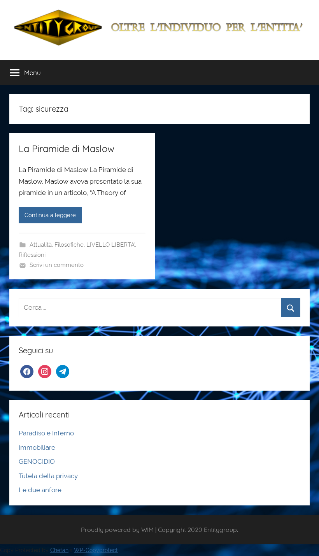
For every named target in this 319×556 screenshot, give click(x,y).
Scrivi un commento (57, 264)
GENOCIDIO (37, 461)
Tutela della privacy (48, 476)
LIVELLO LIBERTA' (110, 244)
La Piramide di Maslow (66, 148)
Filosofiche (69, 244)
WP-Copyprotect (96, 550)
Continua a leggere (50, 215)
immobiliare (37, 447)
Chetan (59, 550)
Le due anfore (40, 490)
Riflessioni (32, 254)
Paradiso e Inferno (46, 433)
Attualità (41, 244)
